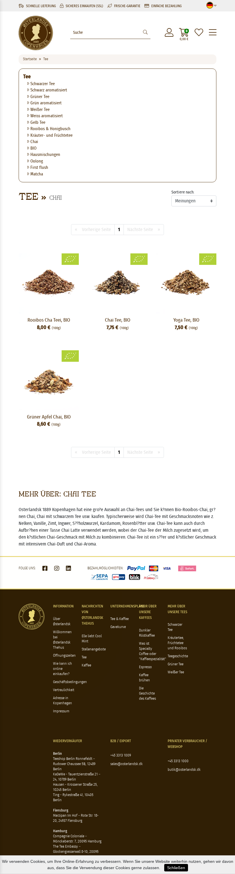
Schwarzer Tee (42, 84)
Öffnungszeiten (64, 656)
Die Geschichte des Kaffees (147, 694)
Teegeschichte (178, 656)
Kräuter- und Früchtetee (51, 135)
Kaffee (86, 665)
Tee (27, 76)
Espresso (145, 667)
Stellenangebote (94, 649)
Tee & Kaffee (119, 619)
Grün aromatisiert (45, 103)
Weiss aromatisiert (46, 116)
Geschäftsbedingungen (70, 682)
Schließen (176, 867)
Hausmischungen (44, 154)
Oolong (36, 161)
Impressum (61, 711)
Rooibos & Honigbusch (49, 129)
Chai (33, 142)
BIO (32, 148)
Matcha (36, 174)
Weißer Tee (39, 109)
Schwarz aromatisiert (48, 90)
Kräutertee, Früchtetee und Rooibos (177, 643)
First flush (38, 167)
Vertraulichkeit (63, 690)
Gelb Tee (37, 122)
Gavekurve (118, 627)
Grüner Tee (39, 97)
